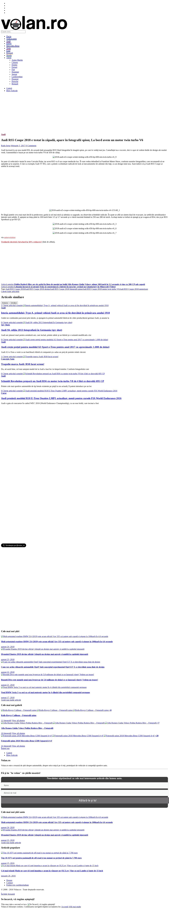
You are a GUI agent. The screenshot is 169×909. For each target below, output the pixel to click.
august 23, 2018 (7, 659)
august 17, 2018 (7, 697)
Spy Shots (5, 325)
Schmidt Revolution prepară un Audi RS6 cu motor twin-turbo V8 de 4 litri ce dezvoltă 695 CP (52, 381)
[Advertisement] (80, 112)
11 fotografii (6, 720)
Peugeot (15, 79)
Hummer (15, 72)
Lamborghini (17, 77)
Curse (3, 393)
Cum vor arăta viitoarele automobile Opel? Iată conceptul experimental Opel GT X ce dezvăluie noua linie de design (52, 667)
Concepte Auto (7, 359)
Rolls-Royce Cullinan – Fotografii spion (18, 715)
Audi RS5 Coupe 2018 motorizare (133, 289)
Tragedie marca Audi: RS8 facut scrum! (22, 364)
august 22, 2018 (7, 672)
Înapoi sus (5, 748)
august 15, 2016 (7, 863)
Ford (8, 50)
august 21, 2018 (7, 685)
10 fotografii (6, 733)
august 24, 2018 (7, 647)
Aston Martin (17, 60)
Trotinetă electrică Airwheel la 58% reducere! (21, 242)
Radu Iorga (5, 146)
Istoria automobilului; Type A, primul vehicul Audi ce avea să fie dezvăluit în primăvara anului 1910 (55, 312)
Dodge (14, 65)
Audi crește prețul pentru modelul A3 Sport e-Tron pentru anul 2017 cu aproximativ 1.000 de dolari (55, 347)
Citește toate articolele (10, 291)
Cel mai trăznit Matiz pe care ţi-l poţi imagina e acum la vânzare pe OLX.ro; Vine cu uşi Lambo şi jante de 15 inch (52, 871)
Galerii (9, 88)
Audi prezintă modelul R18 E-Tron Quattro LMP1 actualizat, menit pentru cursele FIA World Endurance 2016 (61, 398)
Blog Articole (12, 91)
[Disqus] (84, 440)
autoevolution (9, 237)
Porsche (15, 81)
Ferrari (14, 67)
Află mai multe (75, 907)
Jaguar (14, 74)
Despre (9, 880)
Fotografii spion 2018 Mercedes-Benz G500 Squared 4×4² (26, 741)
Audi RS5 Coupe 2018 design (37, 289)
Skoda (9, 55)
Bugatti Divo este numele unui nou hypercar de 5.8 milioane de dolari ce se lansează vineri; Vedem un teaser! (49, 680)
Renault (9, 53)
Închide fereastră (8, 894)
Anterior (5, 303)
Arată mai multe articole (11, 700)
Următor (14, 303)
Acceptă (64, 907)
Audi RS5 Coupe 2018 (15, 289)
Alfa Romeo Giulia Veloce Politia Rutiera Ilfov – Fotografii (27, 728)
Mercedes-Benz (12, 46)
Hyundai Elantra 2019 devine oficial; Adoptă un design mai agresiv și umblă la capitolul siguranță (44, 654)
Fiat (13, 69)
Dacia (8, 36)
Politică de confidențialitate (17, 885)
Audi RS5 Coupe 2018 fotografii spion (66, 289)
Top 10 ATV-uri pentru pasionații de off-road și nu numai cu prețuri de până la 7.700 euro (41, 858)
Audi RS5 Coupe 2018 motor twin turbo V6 (100, 289)
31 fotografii (6, 746)
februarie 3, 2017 (18, 146)
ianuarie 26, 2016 (8, 876)
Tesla (8, 48)
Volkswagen (11, 39)
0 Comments (31, 146)
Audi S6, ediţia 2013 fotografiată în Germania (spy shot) (31, 330)
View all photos (18, 720)
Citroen (15, 62)
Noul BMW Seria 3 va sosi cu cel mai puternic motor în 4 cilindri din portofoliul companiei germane (45, 692)
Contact (9, 883)
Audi (8, 41)
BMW (9, 43)
